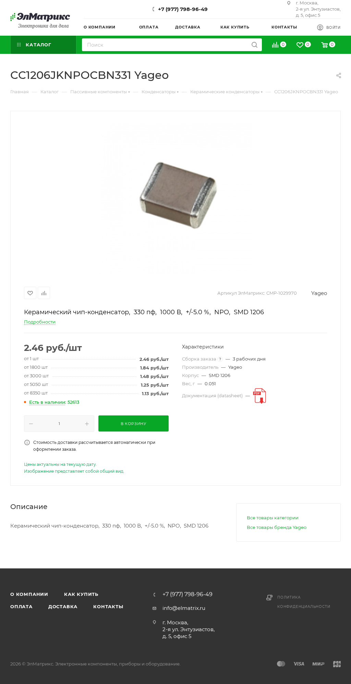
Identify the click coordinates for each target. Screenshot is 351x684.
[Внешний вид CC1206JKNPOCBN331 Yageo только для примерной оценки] (175, 197)
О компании (29, 594)
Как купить (81, 594)
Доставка (62, 606)
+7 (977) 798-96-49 (183, 9)
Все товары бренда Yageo (276, 527)
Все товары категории (273, 517)
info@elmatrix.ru (183, 608)
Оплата (21, 606)
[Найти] (254, 44)
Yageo (319, 293)
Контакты (108, 606)
